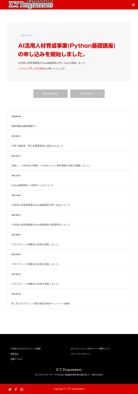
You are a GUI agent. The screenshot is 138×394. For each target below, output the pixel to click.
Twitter (9, 388)
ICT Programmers (69, 369)
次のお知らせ (87, 93)
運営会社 (14, 354)
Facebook (15, 388)
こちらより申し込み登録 (31, 68)
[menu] (133, 4)
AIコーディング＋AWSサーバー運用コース (90, 348)
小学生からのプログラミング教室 (25, 348)
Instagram (21, 388)
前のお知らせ (50, 93)
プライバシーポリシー (81, 354)
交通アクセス (16, 359)
